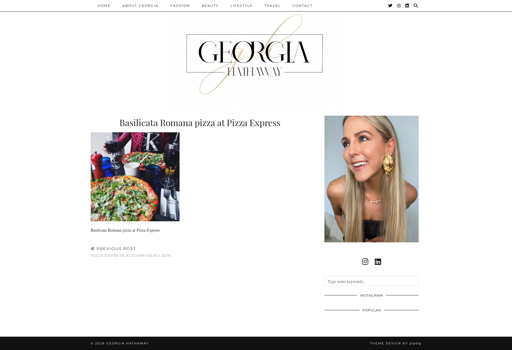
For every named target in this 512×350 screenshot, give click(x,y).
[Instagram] (399, 5)
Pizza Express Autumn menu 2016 (131, 252)
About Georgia (140, 6)
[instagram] (365, 261)
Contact (302, 6)
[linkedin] (378, 261)
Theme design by (395, 343)
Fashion (180, 6)
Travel (272, 6)
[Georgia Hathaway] (256, 53)
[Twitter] (390, 5)
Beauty (210, 6)
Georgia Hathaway (127, 343)
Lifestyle (241, 6)
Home (104, 6)
